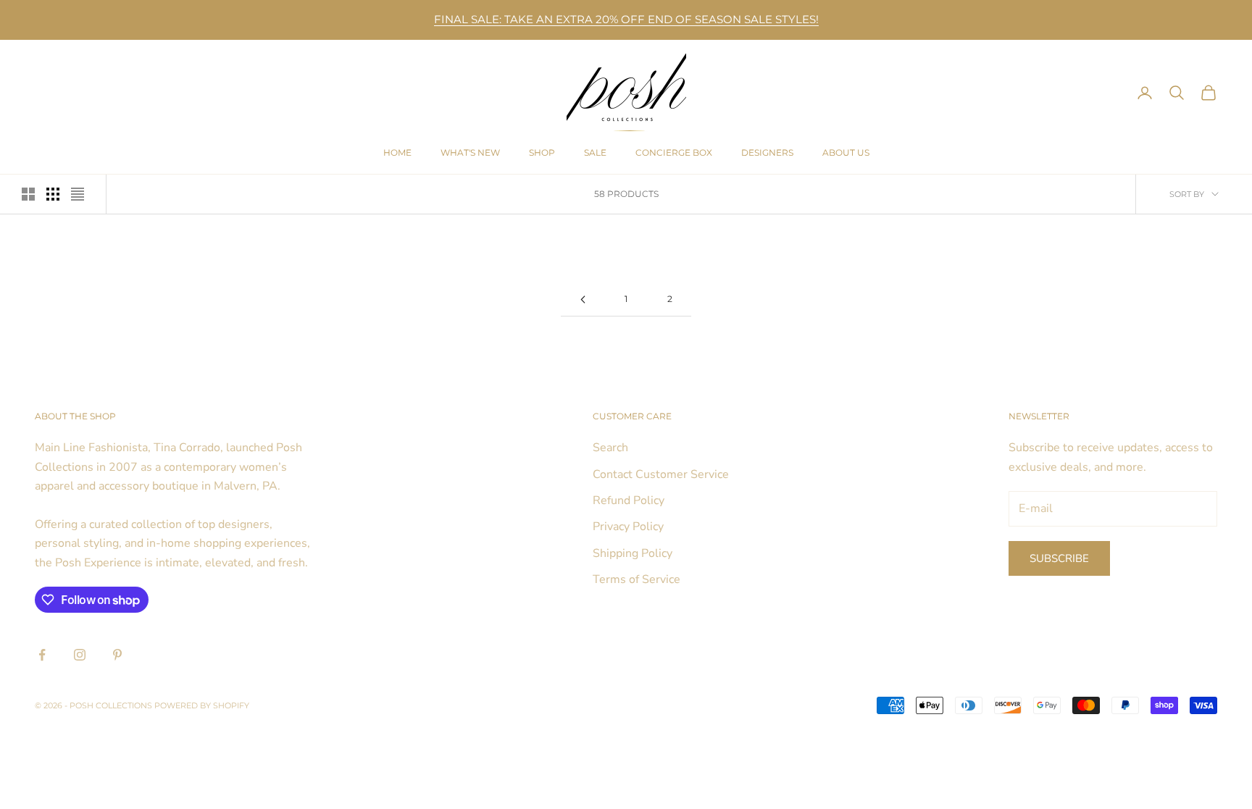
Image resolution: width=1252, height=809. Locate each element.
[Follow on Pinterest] (117, 654)
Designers (767, 152)
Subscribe (1059, 558)
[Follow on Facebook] (42, 654)
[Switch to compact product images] (77, 194)
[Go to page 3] (582, 299)
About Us (845, 152)
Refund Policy (628, 500)
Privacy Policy (628, 527)
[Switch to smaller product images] (52, 194)
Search (610, 448)
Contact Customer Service (661, 474)
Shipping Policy (632, 553)
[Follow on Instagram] (79, 654)
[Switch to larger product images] (28, 194)
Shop (542, 152)
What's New (470, 152)
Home (397, 152)
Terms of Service (636, 579)
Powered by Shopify (201, 705)
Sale (595, 152)
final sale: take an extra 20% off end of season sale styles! (626, 19)
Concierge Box (673, 152)
